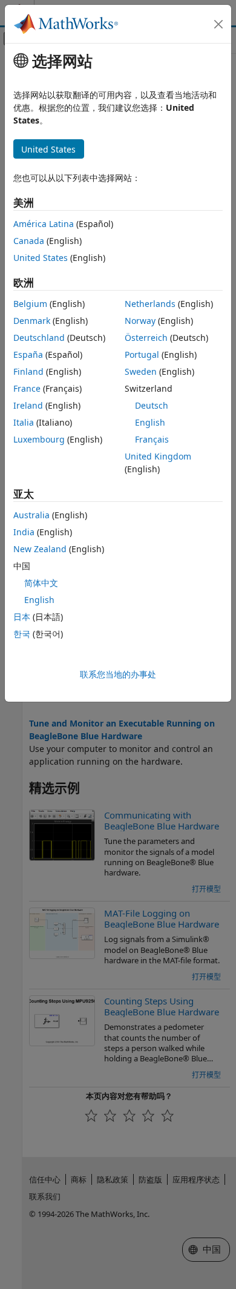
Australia (31, 515)
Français (152, 439)
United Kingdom (158, 456)
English (150, 422)
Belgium (30, 303)
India (23, 532)
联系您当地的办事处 (118, 674)
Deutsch (151, 405)
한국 (21, 633)
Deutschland (39, 337)
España (28, 354)
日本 (21, 616)
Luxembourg (39, 439)
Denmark (31, 320)
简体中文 (41, 582)
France (27, 388)
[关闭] (218, 24)
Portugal (142, 354)
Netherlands (150, 303)
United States (40, 257)
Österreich (146, 337)
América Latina (43, 223)
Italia (23, 422)
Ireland (28, 405)
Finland (28, 371)
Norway (140, 320)
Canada (28, 240)
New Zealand (40, 549)
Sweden (141, 371)
